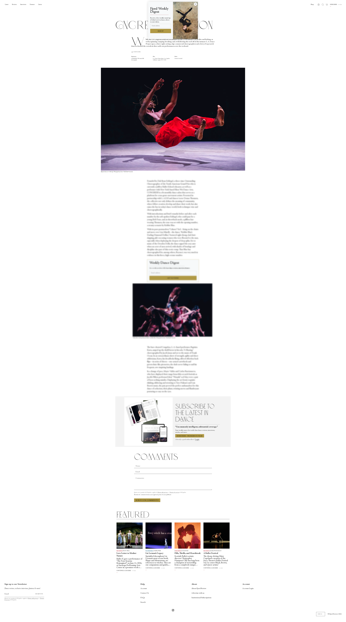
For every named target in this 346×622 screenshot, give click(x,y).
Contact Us (144, 593)
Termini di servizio (174, 492)
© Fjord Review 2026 (334, 614)
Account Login (248, 588)
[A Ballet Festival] (216, 535)
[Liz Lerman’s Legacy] (159, 535)
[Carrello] (327, 4)
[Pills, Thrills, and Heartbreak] (188, 535)
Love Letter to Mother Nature (126, 554)
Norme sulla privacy (163, 492)
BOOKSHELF (149, 550)
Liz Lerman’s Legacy (154, 553)
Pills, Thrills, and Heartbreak (188, 553)
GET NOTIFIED (173, 278)
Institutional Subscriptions (201, 598)
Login (197, 439)
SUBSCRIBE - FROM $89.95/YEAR (189, 436)
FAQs (142, 598)
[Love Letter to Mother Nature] (130, 535)
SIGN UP (161, 31)
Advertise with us (197, 593)
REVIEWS (119, 550)
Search (143, 602)
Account (143, 588)
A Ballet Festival (210, 553)
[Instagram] (173, 610)
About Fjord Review (198, 588)
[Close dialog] (195, 4)
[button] (312, 4)
